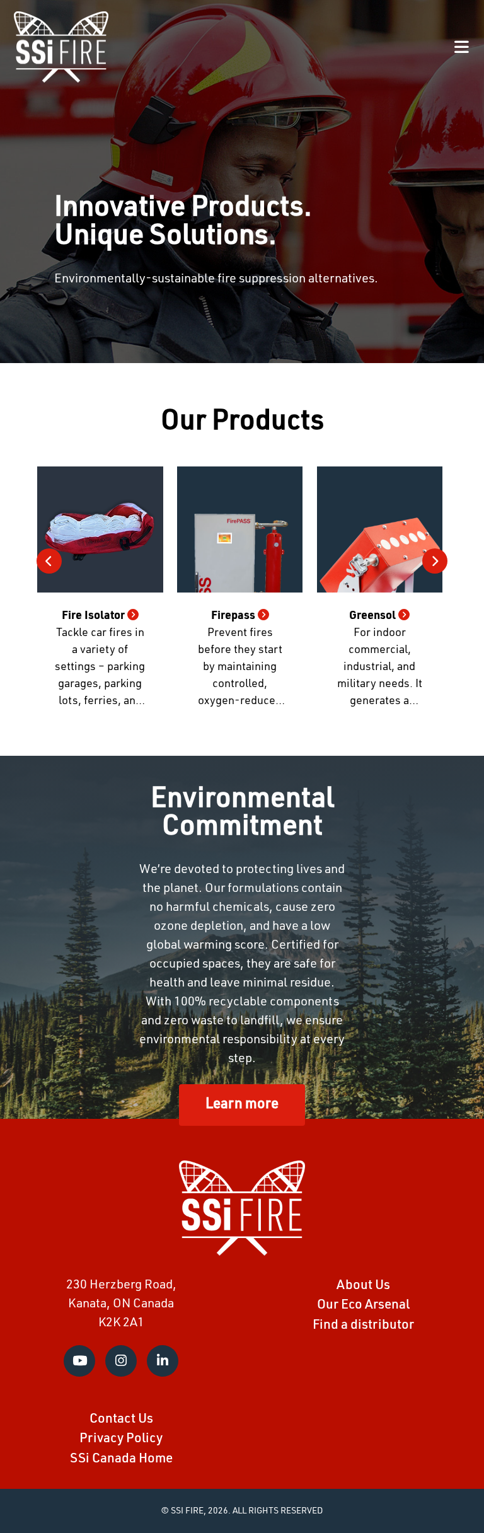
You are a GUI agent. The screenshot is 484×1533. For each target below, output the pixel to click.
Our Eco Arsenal (363, 1305)
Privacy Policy (121, 1438)
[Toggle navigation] (461, 47)
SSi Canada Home (121, 1459)
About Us (363, 1285)
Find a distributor (363, 1325)
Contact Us (121, 1419)
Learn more (242, 1104)
